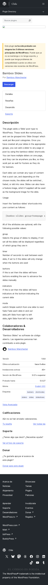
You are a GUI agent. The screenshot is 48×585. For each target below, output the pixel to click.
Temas (28, 486)
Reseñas (9, 100)
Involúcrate (30, 503)
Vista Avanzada (10, 404)
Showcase (30, 481)
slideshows (40, 397)
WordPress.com (11, 525)
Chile (11, 550)
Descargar (9, 84)
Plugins (28, 490)
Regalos (30, 517)
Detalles (9, 94)
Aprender (7, 503)
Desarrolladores (10, 512)
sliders (24, 397)
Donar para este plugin (13, 466)
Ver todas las (39, 424)
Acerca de (7, 481)
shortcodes (40, 392)
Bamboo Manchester (16, 77)
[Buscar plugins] (29, 20)
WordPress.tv (10, 517)
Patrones (29, 495)
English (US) (40, 386)
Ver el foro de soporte (13, 443)
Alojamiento (8, 490)
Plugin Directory (9, 11)
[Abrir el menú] (44, 4)
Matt (6, 529)
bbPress (8, 534)
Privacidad (8, 495)
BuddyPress (10, 538)
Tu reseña (7, 424)
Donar (29, 512)
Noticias (6, 486)
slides (31, 397)
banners (30, 392)
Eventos (29, 508)
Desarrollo (10, 107)
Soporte (9, 114)
